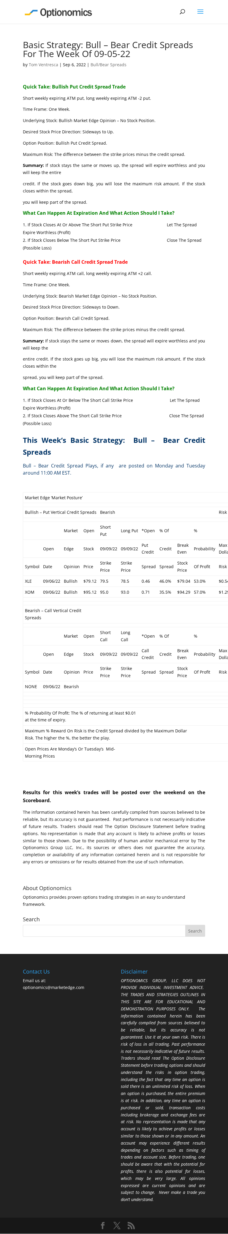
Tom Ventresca (43, 64)
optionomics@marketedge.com (53, 987)
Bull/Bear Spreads (108, 64)
